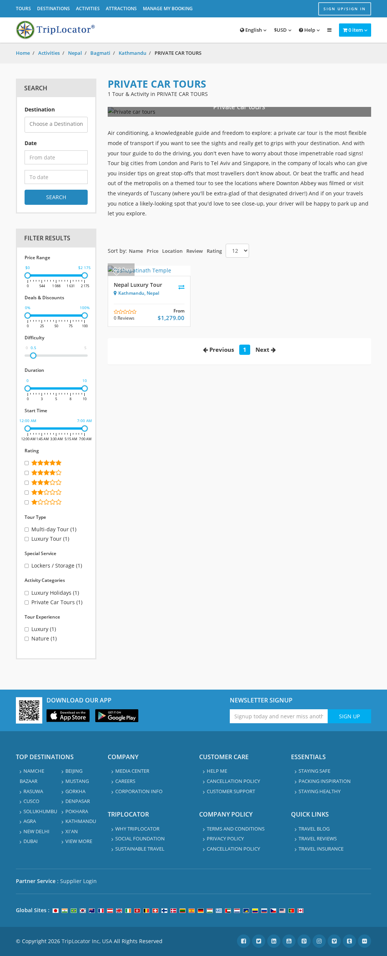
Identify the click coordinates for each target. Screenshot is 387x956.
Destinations (53, 8)
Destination (40, 109)
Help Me (217, 770)
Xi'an (71, 831)
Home (23, 53)
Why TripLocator (137, 828)
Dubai (30, 841)
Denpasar (77, 801)
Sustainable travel (139, 848)
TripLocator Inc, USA (87, 941)
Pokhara (76, 811)
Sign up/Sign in (345, 8)
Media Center (132, 770)
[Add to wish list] (116, 272)
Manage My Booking (168, 8)
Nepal (75, 53)
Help (309, 29)
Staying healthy (320, 791)
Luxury (43, 629)
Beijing (73, 770)
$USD (280, 29)
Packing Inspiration (325, 781)
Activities (88, 8)
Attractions (121, 8)
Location (172, 251)
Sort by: (117, 250)
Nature (44, 638)
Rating (214, 251)
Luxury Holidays (55, 592)
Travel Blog (314, 828)
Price (152, 251)
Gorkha (75, 791)
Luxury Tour (50, 538)
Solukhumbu (40, 811)
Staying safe (314, 770)
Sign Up (349, 716)
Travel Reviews (318, 838)
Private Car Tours (56, 602)
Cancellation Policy (233, 781)
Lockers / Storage (56, 565)
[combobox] (56, 125)
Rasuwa (33, 791)
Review (194, 251)
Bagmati (100, 53)
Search (56, 197)
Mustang (77, 781)
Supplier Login (78, 881)
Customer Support (231, 791)
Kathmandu (132, 53)
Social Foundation (140, 838)
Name (136, 251)
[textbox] (58, 124)
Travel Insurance (321, 848)
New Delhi (36, 831)
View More (78, 841)
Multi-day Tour (53, 529)
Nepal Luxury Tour (138, 284)
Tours (23, 8)
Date (31, 143)
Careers (125, 781)
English (253, 29)
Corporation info (139, 791)
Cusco (31, 801)
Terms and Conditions (236, 828)
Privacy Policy (225, 838)
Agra (29, 821)
